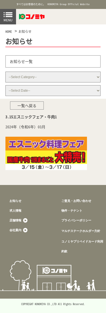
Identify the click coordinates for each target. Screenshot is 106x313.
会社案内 (16, 230)
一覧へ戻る (26, 105)
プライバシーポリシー (76, 220)
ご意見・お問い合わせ (76, 201)
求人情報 (15, 210)
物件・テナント (71, 210)
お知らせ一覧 (21, 61)
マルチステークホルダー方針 (80, 231)
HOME (8, 31)
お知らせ (25, 31)
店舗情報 (16, 220)
